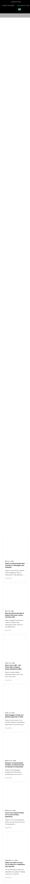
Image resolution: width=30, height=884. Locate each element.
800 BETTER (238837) (8, 5)
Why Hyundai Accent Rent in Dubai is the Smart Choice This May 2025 (14, 615)
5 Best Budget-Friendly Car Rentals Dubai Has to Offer (14, 716)
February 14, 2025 (11, 860)
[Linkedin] (13, 9)
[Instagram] (15, 9)
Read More (8, 578)
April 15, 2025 (10, 713)
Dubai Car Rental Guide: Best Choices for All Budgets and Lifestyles (15, 565)
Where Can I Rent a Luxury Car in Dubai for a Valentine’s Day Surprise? (15, 864)
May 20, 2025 (9, 611)
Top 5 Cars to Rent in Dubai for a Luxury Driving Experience (14, 815)
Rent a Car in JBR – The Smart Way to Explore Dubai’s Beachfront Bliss (13, 667)
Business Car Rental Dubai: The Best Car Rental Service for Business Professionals (14, 765)
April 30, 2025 (10, 663)
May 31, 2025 (9, 561)
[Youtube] (10, 9)
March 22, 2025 (10, 810)
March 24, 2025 (10, 760)
